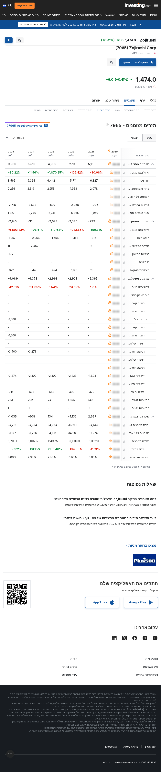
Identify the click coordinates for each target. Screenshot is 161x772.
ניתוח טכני (111, 100)
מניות (153, 15)
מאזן (117, 110)
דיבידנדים (68, 110)
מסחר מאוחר (51, 15)
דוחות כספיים (51, 110)
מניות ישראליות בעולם (24, 15)
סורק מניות (139, 15)
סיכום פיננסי (150, 110)
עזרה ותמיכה (69, 674)
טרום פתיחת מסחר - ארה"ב (83, 15)
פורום (96, 100)
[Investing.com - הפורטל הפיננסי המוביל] (138, 5)
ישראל (123, 15)
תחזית (37, 110)
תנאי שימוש (150, 746)
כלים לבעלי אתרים (147, 674)
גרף (142, 100)
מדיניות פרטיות (130, 746)
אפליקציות (151, 658)
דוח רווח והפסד (131, 110)
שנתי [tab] (149, 137)
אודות (73, 658)
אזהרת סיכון (111, 746)
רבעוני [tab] (134, 137)
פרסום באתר (69, 666)
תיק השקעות (150, 666)
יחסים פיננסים (85, 110)
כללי (153, 100)
